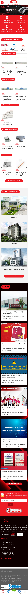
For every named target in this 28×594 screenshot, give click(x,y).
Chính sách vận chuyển (8, 544)
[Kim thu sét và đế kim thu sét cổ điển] (21, 165)
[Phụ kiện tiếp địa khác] (7, 165)
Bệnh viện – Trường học (14, 270)
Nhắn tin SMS (25, 592)
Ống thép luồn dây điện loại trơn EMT (7, 72)
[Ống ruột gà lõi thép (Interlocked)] (7, 89)
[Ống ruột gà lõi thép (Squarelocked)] (21, 89)
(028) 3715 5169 (8, 578)
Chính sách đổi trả (7, 542)
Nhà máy (14, 217)
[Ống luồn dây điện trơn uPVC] (7, 115)
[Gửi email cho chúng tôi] (5, 553)
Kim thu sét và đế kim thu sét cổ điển (21, 174)
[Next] (26, 66)
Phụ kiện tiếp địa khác (7, 173)
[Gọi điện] (14, 591)
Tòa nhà (14, 243)
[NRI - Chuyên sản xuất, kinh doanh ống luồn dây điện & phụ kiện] (14, 2)
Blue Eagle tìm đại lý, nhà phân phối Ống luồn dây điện (13, 408)
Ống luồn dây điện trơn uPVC (7, 123)
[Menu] (2, 2)
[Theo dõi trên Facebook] (2, 553)
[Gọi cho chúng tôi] (7, 553)
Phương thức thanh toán (9, 547)
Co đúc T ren (21, 147)
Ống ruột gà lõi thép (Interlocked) (7, 98)
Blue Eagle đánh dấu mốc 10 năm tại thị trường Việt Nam (14, 344)
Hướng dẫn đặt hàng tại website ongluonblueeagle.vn (9, 440)
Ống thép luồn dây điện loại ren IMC (21, 72)
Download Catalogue (3, 593)
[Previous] (1, 66)
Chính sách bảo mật (8, 550)
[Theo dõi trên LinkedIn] (10, 553)
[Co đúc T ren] (21, 139)
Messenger (19, 593)
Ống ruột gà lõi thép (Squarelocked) (21, 98)
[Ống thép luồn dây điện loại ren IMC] (21, 63)
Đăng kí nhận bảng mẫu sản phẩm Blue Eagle (12, 471)
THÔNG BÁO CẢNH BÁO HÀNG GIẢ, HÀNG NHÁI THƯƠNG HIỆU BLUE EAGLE (13, 376)
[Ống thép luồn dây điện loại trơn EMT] (7, 63)
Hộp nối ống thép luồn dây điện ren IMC (7, 148)
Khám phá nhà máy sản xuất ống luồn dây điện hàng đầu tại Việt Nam (12, 312)
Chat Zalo (8, 593)
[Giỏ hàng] (25, 2)
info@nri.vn (18, 578)
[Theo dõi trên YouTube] (13, 553)
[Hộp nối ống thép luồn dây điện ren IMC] (7, 139)
